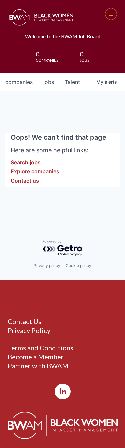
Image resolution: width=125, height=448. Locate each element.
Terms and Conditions (40, 347)
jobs (48, 82)
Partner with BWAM (38, 365)
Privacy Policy (29, 330)
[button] (111, 14)
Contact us (25, 180)
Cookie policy (78, 265)
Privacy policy (47, 265)
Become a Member (36, 356)
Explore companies (35, 171)
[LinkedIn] (63, 391)
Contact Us (24, 321)
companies (19, 82)
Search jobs (26, 162)
